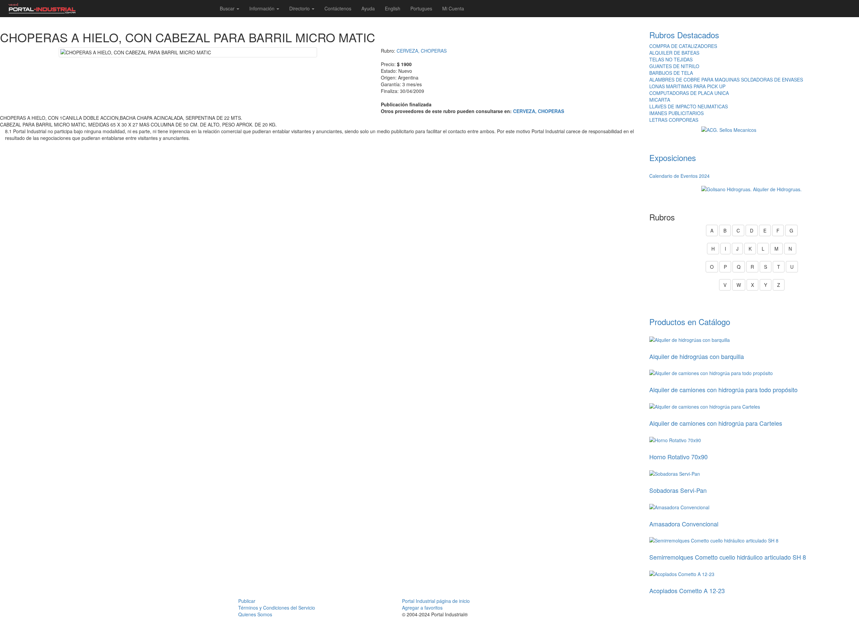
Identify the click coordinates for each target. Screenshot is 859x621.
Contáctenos (337, 8)
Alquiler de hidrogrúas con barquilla (696, 356)
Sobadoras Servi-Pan (678, 490)
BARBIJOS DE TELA (671, 72)
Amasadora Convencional (683, 523)
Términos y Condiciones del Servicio (276, 607)
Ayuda (368, 8)
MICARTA (659, 99)
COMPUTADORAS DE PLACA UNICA (689, 93)
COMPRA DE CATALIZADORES (683, 46)
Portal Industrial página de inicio (436, 601)
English (392, 8)
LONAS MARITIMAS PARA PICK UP (687, 86)
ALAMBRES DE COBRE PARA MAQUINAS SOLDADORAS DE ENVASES (726, 79)
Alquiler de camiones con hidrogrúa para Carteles (715, 423)
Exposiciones (672, 157)
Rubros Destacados (684, 35)
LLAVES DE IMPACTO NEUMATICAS (688, 106)
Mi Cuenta (453, 8)
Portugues (421, 8)
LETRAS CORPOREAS (673, 119)
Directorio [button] (300, 8)
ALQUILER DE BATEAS (674, 52)
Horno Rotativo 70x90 (678, 456)
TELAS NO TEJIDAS (671, 59)
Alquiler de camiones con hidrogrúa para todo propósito (723, 389)
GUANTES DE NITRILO (674, 66)
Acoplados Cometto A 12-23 (687, 590)
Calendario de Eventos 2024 (679, 175)
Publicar (246, 601)
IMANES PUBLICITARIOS (676, 113)
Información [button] (262, 8)
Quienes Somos (255, 614)
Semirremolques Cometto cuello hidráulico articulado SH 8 (727, 557)
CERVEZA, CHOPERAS (422, 50)
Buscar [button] (228, 8)
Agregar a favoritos (422, 607)
